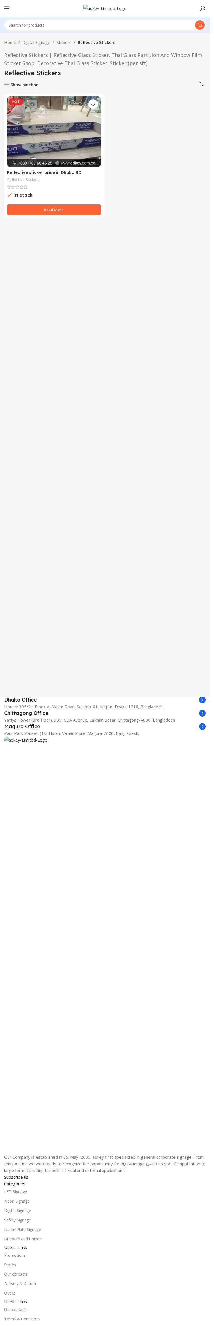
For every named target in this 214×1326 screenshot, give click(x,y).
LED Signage (15, 1191)
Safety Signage (17, 1220)
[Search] (200, 25)
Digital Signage (36, 42)
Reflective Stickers (23, 179)
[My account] (202, 8)
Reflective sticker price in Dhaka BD (44, 172)
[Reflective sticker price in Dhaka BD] (54, 131)
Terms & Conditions (22, 1319)
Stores (10, 1264)
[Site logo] (105, 8)
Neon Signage (17, 1201)
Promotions (15, 1255)
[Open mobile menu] (7, 8)
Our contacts (16, 1274)
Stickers (64, 42)
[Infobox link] (105, 700)
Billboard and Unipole (23, 1238)
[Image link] (105, 944)
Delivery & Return (20, 1283)
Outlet (9, 1293)
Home (10, 42)
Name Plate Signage (22, 1229)
